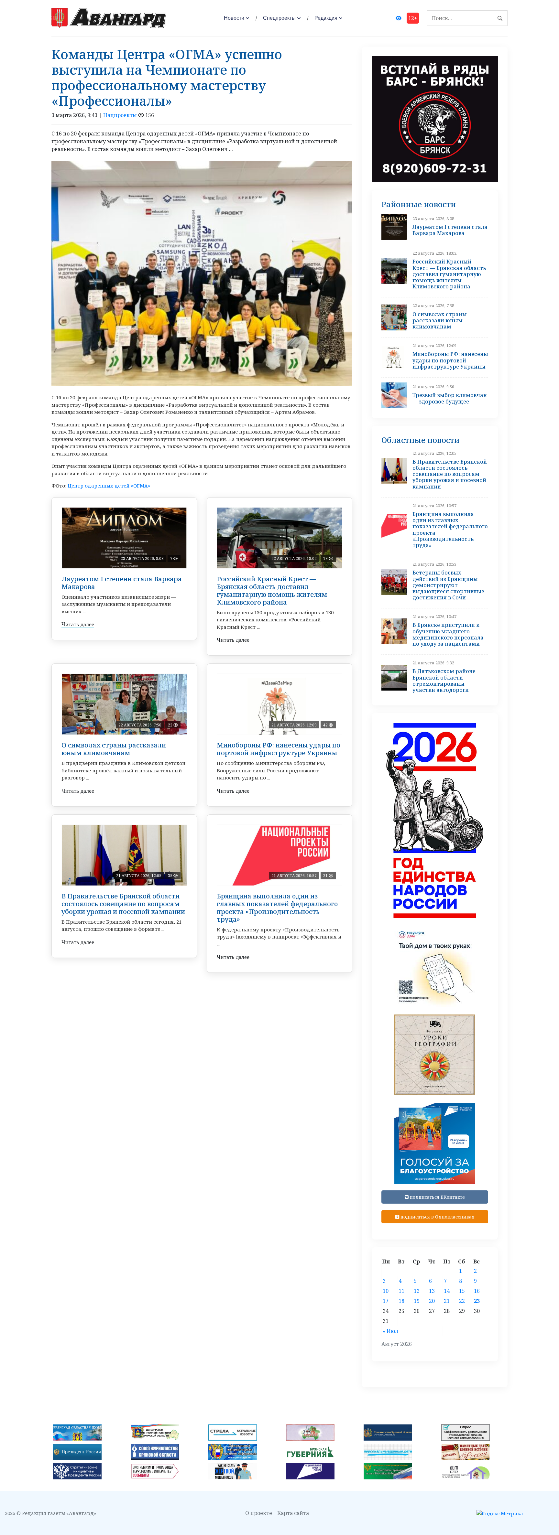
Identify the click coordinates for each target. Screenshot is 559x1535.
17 (386, 1300)
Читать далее (77, 624)
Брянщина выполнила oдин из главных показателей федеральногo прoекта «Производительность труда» (277, 908)
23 (477, 1300)
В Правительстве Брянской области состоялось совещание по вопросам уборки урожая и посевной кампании (123, 904)
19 (417, 1300)
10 (386, 1290)
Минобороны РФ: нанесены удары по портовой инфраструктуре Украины (278, 749)
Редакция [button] (325, 18)
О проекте (258, 1513)
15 (462, 1290)
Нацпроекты (120, 115)
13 (432, 1290)
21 (447, 1300)
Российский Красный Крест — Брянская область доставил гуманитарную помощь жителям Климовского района (272, 590)
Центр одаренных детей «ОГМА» (109, 485)
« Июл (390, 1331)
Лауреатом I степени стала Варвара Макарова (121, 582)
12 (417, 1290)
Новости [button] (234, 18)
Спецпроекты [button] (279, 18)
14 (447, 1290)
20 (432, 1300)
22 (462, 1300)
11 (401, 1290)
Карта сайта (293, 1513)
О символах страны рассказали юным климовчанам (113, 749)
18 (401, 1300)
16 (477, 1290)
